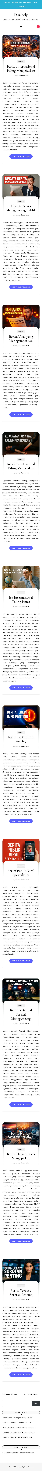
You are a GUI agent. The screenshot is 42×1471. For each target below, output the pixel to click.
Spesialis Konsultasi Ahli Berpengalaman (18, 1432)
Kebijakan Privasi (30, 2)
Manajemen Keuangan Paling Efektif (17, 1418)
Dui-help (21, 14)
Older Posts (10, 1394)
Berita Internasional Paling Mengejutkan (21, 68)
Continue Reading (21, 156)
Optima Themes (27, 1467)
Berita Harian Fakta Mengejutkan (21, 1156)
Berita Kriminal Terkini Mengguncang (21, 1014)
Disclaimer (21, 6)
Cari (35, 1403)
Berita (21, 61)
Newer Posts (31, 1394)
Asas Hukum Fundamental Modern (16, 1423)
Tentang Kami (16, 2)
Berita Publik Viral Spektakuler (21, 873)
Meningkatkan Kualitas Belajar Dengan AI (19, 1427)
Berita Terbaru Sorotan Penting (21, 1292)
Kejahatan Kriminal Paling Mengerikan (21, 466)
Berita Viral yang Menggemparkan (21, 338)
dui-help (26, 75)
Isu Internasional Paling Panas (21, 599)
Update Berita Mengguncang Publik (21, 208)
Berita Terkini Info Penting (21, 739)
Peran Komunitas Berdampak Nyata (17, 1437)
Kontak (7, 2)
